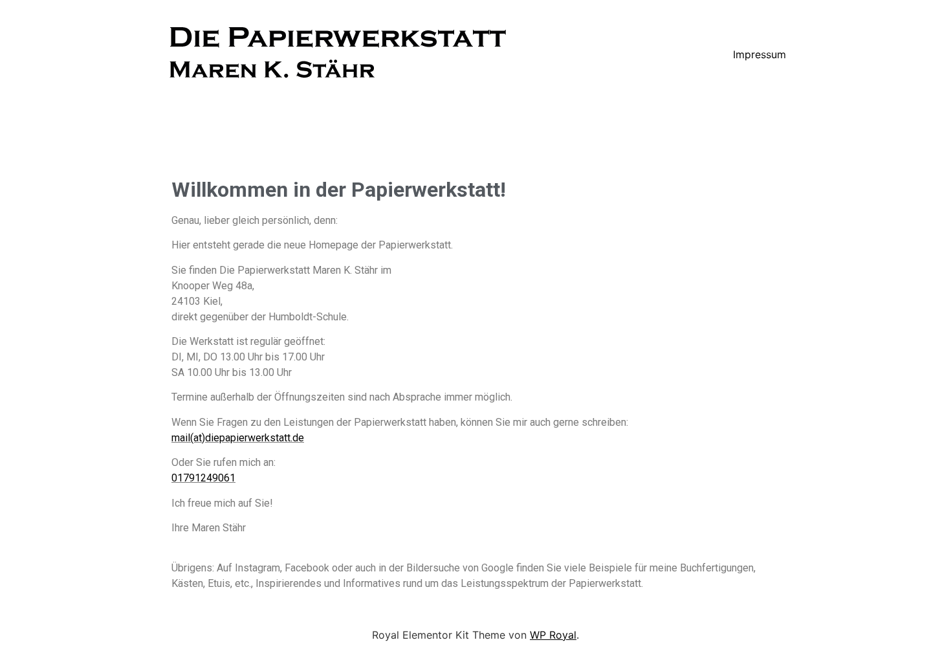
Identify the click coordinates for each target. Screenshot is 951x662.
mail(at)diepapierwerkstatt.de (237, 438)
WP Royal (553, 634)
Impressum (759, 54)
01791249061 (203, 478)
